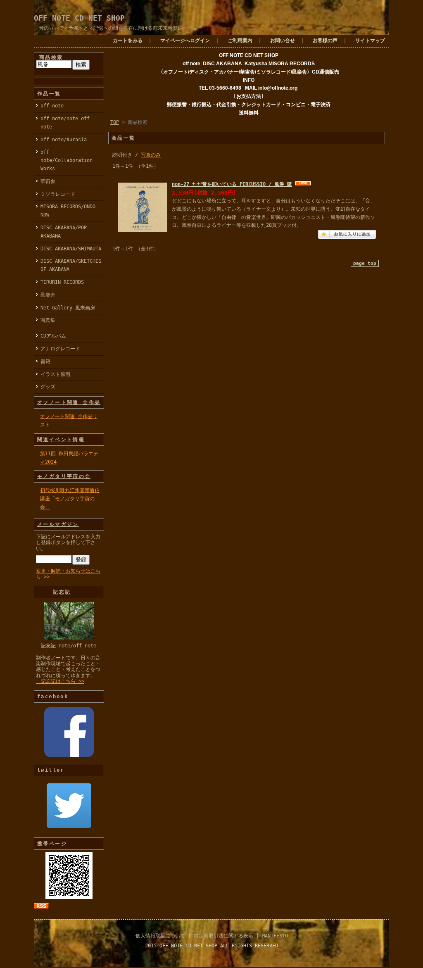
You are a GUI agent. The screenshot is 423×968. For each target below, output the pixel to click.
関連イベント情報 (61, 439)
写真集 (47, 320)
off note (52, 106)
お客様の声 (325, 40)
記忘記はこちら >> (60, 681)
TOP (114, 122)
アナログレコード (60, 349)
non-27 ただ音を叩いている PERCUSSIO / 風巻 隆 (232, 184)
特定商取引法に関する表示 (223, 936)
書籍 (45, 361)
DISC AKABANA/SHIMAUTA (70, 249)
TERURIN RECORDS (62, 282)
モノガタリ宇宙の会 (64, 476)
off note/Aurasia (63, 140)
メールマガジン (58, 524)
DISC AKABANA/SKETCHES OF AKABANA (70, 265)
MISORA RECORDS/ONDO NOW (67, 211)
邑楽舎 (47, 295)
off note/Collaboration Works (66, 160)
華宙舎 (47, 181)
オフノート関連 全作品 (68, 402)
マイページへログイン (185, 40)
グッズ (47, 387)
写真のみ (151, 155)
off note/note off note (65, 123)
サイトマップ (370, 40)
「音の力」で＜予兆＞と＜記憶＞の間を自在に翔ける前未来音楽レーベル (115, 28)
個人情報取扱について (160, 936)
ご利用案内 (240, 40)
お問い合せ (282, 40)
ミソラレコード (57, 194)
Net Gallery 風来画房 (67, 308)
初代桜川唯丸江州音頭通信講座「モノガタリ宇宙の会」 (70, 499)
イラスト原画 (55, 374)
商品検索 (51, 57)
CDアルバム (53, 336)
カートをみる (128, 40)
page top (364, 263)
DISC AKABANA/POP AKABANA (63, 232)
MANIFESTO (275, 936)
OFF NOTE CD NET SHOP (79, 18)
